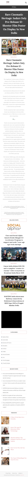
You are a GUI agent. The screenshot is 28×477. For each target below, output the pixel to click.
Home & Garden (6, 354)
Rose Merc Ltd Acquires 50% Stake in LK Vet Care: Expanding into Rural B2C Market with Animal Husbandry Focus (14, 207)
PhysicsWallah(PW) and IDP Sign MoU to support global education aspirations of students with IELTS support (14, 405)
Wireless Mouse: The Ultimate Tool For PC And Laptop (18, 439)
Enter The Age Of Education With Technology (16, 429)
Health (4, 351)
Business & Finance (7, 342)
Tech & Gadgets (6, 360)
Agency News (14, 57)
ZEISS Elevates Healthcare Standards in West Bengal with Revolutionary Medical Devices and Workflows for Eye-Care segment (14, 213)
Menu (14, 7)
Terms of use (14, 473)
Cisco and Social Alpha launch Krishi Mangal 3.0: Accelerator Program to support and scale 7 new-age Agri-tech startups (14, 240)
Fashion (4, 348)
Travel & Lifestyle (6, 363)
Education (5, 345)
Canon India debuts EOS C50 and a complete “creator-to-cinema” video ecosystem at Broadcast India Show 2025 (14, 383)
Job (3, 357)
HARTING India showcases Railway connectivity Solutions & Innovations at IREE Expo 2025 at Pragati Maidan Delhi (14, 300)
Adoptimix (22, 475)
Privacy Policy (8, 473)
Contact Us (20, 473)
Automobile (5, 339)
